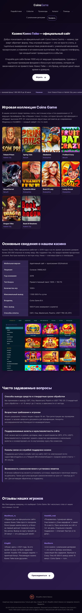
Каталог (55, 11)
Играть (39, 77)
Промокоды (42, 11)
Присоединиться (39, 575)
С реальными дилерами (35, 17)
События (29, 11)
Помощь (66, 11)
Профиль (52, 18)
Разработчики (16, 11)
